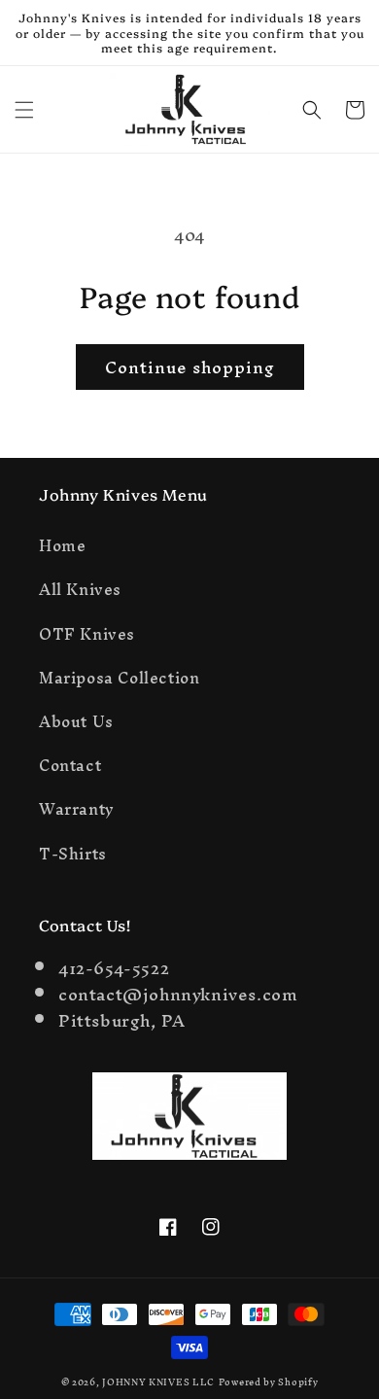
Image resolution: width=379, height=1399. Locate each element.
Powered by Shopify (269, 1382)
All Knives (80, 589)
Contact (70, 765)
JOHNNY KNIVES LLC (158, 1382)
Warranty (77, 808)
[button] (24, 109)
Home (62, 545)
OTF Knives (87, 633)
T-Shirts (73, 853)
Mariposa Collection (119, 677)
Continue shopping (190, 367)
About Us (76, 721)
